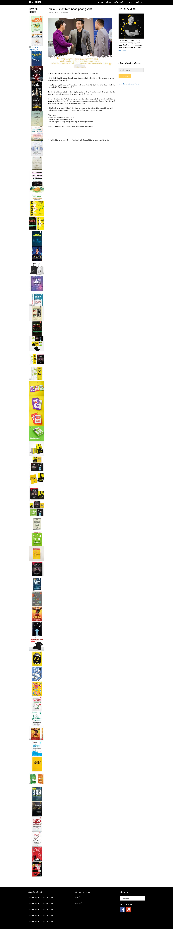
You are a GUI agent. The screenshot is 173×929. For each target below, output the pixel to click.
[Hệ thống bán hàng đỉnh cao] (36, 748)
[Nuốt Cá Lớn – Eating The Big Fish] (36, 658)
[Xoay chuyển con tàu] (36, 58)
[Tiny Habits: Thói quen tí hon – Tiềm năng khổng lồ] (36, 373)
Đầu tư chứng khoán (75, 140)
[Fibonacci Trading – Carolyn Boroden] (36, 583)
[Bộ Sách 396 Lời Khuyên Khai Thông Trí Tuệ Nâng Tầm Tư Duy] (36, 388)
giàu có (97, 140)
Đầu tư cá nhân (60, 140)
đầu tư (91, 140)
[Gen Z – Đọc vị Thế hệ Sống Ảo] (36, 688)
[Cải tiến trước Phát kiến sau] (36, 298)
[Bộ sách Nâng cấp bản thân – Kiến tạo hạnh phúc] (36, 358)
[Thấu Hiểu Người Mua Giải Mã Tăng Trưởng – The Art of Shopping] (36, 673)
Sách (108, 2)
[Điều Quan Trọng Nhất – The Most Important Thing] (36, 718)
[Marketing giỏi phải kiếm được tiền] (36, 839)
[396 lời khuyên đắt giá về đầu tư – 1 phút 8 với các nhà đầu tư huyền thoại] (36, 403)
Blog (100, 2)
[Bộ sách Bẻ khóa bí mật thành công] (36, 508)
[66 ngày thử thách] (36, 763)
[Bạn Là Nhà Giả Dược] (36, 163)
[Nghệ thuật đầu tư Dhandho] (36, 809)
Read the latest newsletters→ (130, 84)
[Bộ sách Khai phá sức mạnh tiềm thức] (36, 493)
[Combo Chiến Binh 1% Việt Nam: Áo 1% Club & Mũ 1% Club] (36, 643)
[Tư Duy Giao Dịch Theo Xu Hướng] (36, 38)
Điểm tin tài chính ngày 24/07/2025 (41, 915)
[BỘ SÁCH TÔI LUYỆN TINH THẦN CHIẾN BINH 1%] (36, 343)
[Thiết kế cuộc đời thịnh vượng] (36, 568)
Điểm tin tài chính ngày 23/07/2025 (41, 921)
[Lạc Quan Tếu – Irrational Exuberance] (36, 598)
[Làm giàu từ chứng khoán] (36, 778)
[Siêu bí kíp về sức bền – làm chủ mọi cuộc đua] (36, 103)
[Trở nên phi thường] (36, 118)
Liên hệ (140, 2)
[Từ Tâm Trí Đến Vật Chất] (36, 133)
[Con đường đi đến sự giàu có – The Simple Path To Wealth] (36, 193)
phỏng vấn (105, 140)
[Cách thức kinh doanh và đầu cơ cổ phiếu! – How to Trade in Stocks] (36, 313)
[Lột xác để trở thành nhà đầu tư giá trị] (36, 824)
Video (130, 2)
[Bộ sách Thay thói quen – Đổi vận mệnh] (36, 478)
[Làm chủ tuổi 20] (36, 628)
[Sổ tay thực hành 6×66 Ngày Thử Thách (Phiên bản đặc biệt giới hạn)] (36, 613)
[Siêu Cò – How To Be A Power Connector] (36, 538)
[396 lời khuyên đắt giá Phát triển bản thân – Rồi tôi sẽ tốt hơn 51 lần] (36, 433)
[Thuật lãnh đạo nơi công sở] (36, 88)
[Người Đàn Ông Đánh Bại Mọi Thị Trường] (36, 854)
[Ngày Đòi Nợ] (36, 869)
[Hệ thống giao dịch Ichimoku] (36, 793)
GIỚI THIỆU (119, 2)
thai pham (64, 13)
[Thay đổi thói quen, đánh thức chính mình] (36, 148)
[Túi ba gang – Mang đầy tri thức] (36, 268)
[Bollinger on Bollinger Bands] (36, 178)
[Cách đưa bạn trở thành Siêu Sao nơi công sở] (36, 73)
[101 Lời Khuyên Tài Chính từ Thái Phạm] (36, 253)
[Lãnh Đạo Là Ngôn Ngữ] (36, 48)
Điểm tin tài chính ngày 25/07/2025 (41, 909)
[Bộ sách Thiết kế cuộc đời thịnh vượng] (36, 463)
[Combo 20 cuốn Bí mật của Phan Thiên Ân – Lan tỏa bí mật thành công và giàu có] (36, 448)
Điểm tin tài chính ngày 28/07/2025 (41, 903)
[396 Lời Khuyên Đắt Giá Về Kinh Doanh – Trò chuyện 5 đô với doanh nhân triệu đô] (36, 418)
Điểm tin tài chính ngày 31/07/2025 (41, 897)
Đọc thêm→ (123, 50)
